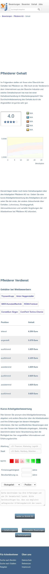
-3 (12, 461)
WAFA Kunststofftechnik (11, 304)
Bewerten (26, 4)
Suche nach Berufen (8, 560)
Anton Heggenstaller (25, 296)
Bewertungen (14, 4)
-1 (22, 461)
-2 (17, 461)
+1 (28, 461)
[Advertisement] (24, 44)
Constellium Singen (9, 312)
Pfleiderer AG (19, 16)
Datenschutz (27, 560)
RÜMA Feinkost (30, 304)
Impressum (26, 567)
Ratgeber (3, 567)
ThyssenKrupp (7, 296)
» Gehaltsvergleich (9, 530)
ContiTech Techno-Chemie (31, 312)
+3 (38, 461)
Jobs (41, 4)
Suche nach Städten (8, 564)
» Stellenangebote (23, 535)
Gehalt (34, 4)
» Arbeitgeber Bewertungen (33, 530)
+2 (33, 461)
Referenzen (26, 564)
